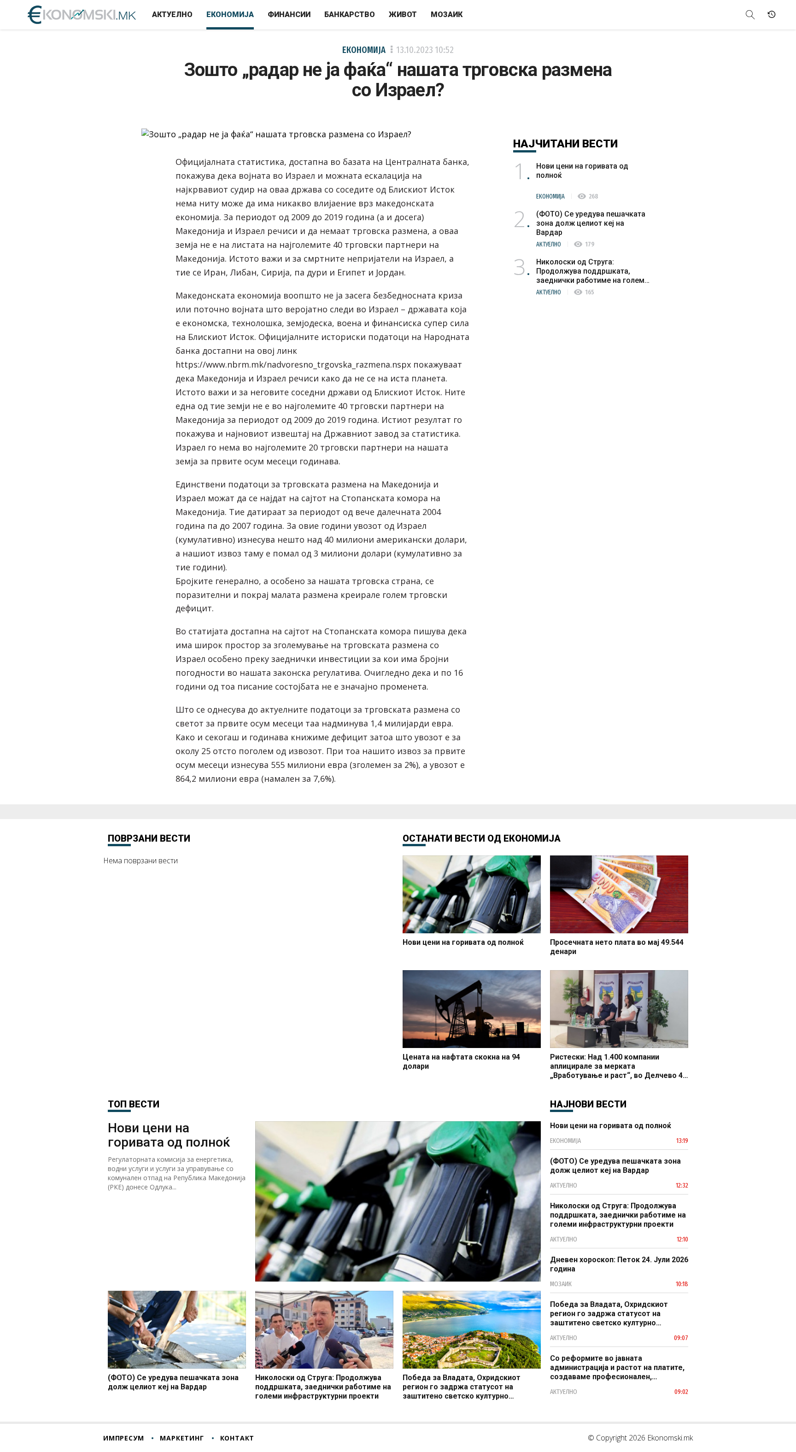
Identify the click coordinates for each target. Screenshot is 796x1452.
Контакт (237, 1438)
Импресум (123, 1438)
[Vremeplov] (771, 14)
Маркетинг (182, 1438)
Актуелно (172, 14)
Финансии (289, 14)
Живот (403, 14)
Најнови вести (588, 1104)
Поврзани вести (149, 838)
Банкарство (349, 14)
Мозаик (446, 14)
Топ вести (133, 1104)
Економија (230, 14)
